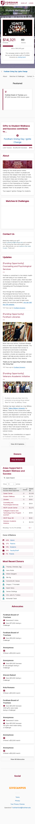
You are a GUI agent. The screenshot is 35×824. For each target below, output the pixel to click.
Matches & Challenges (17, 76)
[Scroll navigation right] (33, 76)
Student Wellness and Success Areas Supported (11, 489)
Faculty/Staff (14, 550)
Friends (11, 554)
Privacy (17, 801)
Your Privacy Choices (17, 804)
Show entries (11, 484)
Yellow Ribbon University (16, 408)
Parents (12, 543)
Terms (18, 797)
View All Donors (17, 460)
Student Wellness (9, 496)
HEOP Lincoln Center (10, 508)
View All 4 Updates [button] (17, 444)
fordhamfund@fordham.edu (21, 807)
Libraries (6, 499)
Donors (25, 489)
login (31, 3)
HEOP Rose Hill (8, 518)
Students (13, 547)
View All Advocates (17, 759)
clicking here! (22, 57)
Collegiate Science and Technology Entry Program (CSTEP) (12, 513)
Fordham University (19, 308)
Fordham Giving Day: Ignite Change (15, 71)
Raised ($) (31, 489)
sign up (24, 3)
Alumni (12, 540)
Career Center (7, 493)
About (5, 76)
